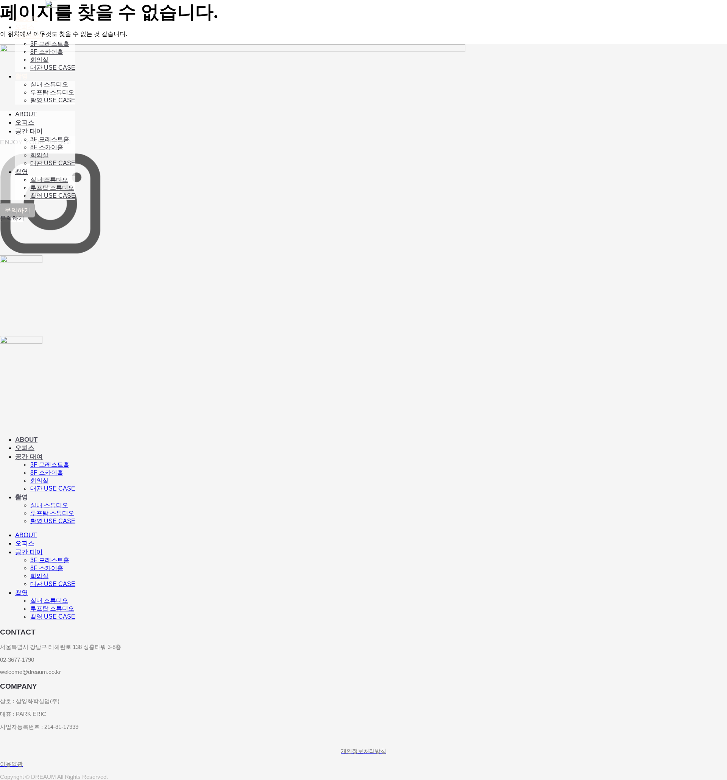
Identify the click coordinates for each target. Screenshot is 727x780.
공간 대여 (29, 35)
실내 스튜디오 (49, 84)
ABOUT (26, 18)
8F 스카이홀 (46, 51)
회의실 (39, 59)
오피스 (24, 27)
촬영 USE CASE (52, 100)
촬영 (21, 76)
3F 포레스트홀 (49, 44)
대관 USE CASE (52, 67)
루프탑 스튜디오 (52, 92)
